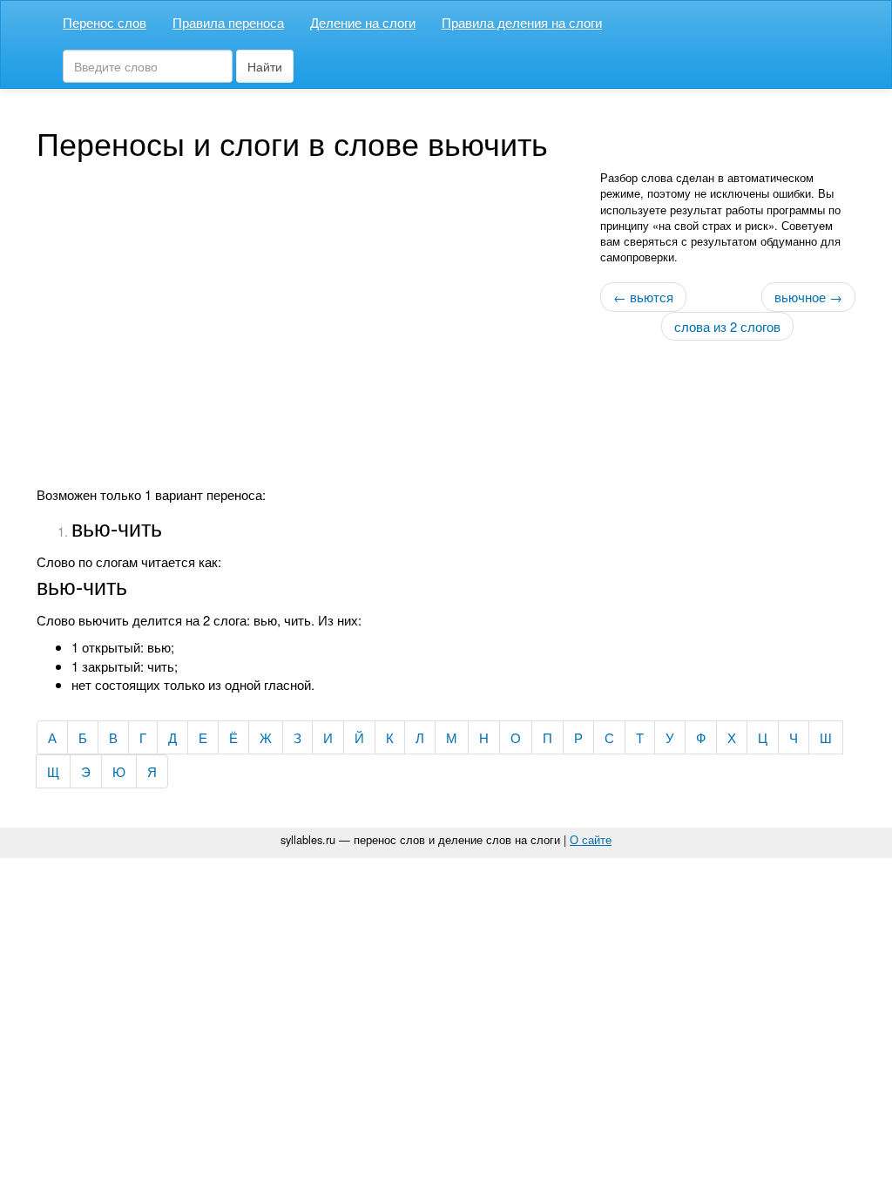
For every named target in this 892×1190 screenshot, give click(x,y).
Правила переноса (228, 22)
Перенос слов (104, 22)
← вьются (643, 296)
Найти (264, 66)
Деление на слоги (363, 22)
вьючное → (808, 296)
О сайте (591, 839)
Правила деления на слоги (522, 22)
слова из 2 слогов (727, 326)
